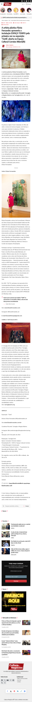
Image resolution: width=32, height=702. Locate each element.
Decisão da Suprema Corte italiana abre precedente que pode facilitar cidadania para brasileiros (10, 632)
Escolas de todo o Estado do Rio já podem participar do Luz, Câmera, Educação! (19, 533)
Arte (4, 22)
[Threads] (5, 683)
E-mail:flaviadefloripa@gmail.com (12, 316)
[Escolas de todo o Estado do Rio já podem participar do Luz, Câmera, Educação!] (6, 534)
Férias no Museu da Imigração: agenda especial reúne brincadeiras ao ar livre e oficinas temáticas (11, 622)
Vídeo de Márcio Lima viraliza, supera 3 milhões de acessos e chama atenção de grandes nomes (20, 550)
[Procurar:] (14, 506)
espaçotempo (26, 483)
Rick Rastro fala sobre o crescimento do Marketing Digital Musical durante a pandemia (11, 652)
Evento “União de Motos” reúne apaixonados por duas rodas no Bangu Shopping (11, 642)
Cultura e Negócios (9, 45)
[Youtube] (26, 1)
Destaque (17, 22)
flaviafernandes (5, 485)
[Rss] (2, 683)
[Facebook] (22, 1)
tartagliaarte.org (9, 404)
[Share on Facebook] (7, 691)
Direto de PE (13, 554)
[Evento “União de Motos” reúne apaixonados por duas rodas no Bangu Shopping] (26, 642)
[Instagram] (10, 680)
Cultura (10, 22)
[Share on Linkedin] (17, 691)
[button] (29, 17)
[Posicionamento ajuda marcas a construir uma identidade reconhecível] (6, 526)
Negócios (13, 545)
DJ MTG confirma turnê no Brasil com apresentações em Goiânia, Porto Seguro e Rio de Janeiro (15, 17)
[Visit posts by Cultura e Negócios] (3, 46)
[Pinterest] (31, 1)
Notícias (12, 528)
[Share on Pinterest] (14, 691)
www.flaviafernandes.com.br (12, 422)
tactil (11, 485)
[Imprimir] (24, 691)
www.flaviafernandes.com (12, 308)
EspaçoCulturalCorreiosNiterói (16, 483)
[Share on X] (11, 691)
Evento (24, 22)
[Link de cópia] (21, 691)
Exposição (6, 24)
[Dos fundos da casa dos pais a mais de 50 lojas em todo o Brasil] (6, 543)
